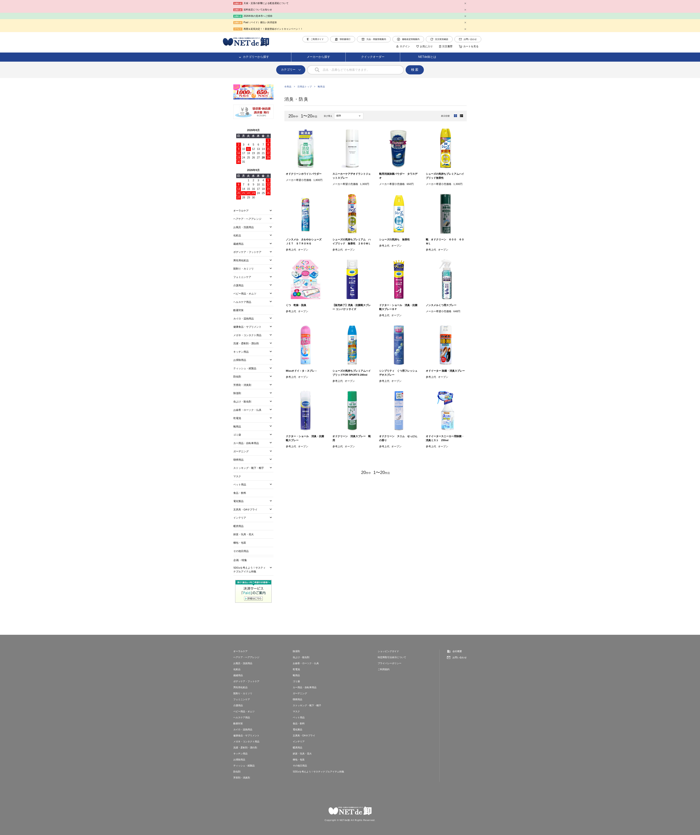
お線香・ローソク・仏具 (247, 409)
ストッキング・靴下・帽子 (248, 467)
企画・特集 (240, 560)
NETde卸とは (427, 56)
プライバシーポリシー (389, 663)
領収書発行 (345, 39)
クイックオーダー (372, 56)
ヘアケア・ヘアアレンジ (247, 218)
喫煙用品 (238, 459)
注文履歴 (447, 46)
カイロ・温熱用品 (243, 318)
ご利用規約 (384, 669)
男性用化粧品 (241, 260)
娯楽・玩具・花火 (243, 534)
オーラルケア (241, 210)
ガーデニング (241, 451)
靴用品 (321, 86)
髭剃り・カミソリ (243, 268)
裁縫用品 (238, 243)
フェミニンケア (242, 277)
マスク (237, 476)
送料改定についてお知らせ (258, 9)
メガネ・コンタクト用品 (247, 335)
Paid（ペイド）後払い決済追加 (260, 22)
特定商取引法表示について (392, 657)
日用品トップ (305, 86)
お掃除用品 (239, 360)
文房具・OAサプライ (245, 509)
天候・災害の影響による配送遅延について (266, 3)
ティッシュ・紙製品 (244, 368)
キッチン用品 (241, 351)
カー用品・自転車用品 (246, 443)
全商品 (288, 86)
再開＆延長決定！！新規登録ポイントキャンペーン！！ (273, 29)
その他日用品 (241, 551)
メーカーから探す (318, 56)
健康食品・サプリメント (247, 326)
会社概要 (457, 651)
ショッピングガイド (388, 651)
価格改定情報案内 (410, 39)
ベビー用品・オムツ (244, 293)
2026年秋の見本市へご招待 (258, 16)
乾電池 (237, 418)
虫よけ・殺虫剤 (242, 401)
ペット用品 (239, 484)
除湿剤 (237, 393)
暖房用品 (238, 526)
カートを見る (471, 46)
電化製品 (238, 501)
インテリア (239, 517)
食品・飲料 (239, 492)
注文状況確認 (441, 39)
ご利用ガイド (317, 39)
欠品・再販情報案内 (376, 39)
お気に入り (426, 46)
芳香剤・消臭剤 (242, 384)
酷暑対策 (238, 310)
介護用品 (238, 285)
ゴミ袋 (237, 434)
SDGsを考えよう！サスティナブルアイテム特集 (249, 569)
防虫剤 (237, 376)
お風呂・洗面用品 (243, 227)
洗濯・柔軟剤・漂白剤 (246, 343)
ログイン (405, 46)
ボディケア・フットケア (247, 252)
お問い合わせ (470, 39)
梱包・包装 (239, 542)
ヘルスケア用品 (242, 302)
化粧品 (237, 235)
